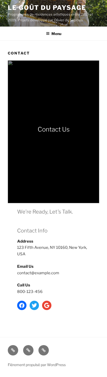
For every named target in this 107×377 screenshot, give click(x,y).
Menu (56, 33)
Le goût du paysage (47, 7)
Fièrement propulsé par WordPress (37, 364)
